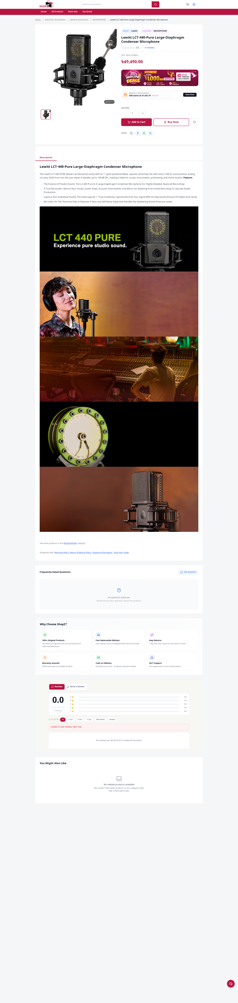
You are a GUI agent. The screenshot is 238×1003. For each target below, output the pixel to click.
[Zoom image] (112, 33)
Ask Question (190, 572)
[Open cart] (187, 4)
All (63, 720)
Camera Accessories (79, 20)
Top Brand (87, 11)
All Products (57, 11)
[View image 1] (46, 114)
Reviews (58, 686)
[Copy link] (131, 133)
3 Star (89, 720)
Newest (112, 720)
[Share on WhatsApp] (144, 133)
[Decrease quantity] (124, 113)
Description (46, 157)
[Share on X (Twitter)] (150, 133)
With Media (100, 720)
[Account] (195, 4)
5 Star (70, 720)
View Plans (189, 95)
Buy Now (173, 122)
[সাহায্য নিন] (231, 984)
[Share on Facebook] (137, 133)
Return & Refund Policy (80, 552)
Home (44, 11)
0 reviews (150, 47)
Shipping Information (102, 552)
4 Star (80, 720)
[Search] (155, 4)
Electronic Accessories (55, 20)
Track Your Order (121, 552)
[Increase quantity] (142, 113)
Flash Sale (72, 11)
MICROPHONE (99, 20)
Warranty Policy (61, 552)
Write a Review (77, 686)
